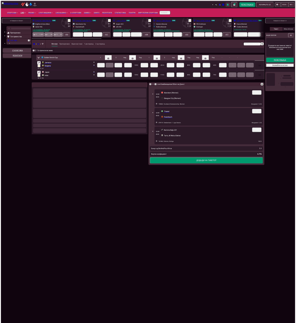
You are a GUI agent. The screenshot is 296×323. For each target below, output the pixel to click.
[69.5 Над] (206, 69)
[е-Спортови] (257, 52)
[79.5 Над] (206, 78)
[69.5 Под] (223, 69)
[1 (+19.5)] (154, 78)
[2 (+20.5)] (170, 69)
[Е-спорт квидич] (38, 44)
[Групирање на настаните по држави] (29, 71)
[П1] (101, 69)
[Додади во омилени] (69, 20)
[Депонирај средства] (227, 4)
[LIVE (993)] (34, 44)
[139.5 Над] (128, 69)
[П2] (118, 69)
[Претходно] (29, 39)
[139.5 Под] (144, 69)
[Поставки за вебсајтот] (278, 4)
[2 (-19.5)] (170, 78)
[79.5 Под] (223, 78)
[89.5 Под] (197, 69)
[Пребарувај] (262, 43)
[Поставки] (291, 55)
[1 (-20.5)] (154, 69)
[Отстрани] (262, 88)
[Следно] (155, 88)
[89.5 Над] (180, 69)
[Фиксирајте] (39, 66)
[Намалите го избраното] (26, 71)
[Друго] (248, 52)
